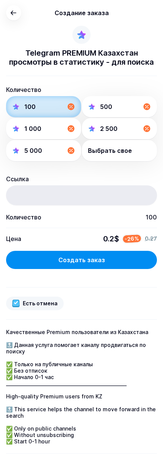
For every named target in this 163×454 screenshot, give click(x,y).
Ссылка (17, 179)
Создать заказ (81, 260)
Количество (23, 89)
